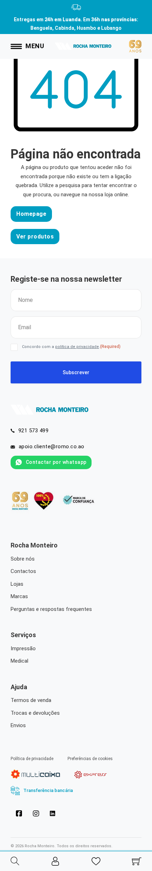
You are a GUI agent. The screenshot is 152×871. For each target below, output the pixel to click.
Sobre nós (23, 559)
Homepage (31, 213)
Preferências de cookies (90, 758)
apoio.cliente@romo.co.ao (51, 446)
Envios (18, 725)
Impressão (23, 648)
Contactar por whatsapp (56, 462)
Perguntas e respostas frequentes (51, 609)
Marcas (19, 596)
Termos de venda (31, 700)
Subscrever (76, 372)
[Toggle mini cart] (136, 861)
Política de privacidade (32, 758)
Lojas (17, 584)
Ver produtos (35, 236)
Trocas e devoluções (35, 713)
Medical (19, 661)
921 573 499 (33, 430)
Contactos (23, 571)
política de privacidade (77, 346)
